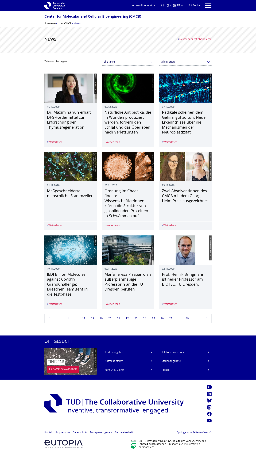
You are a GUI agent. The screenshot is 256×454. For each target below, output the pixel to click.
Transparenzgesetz (101, 432)
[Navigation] (208, 5)
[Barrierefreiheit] (169, 5)
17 (83, 318)
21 (118, 318)
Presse (165, 370)
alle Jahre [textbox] (109, 62)
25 (153, 318)
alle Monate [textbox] (168, 62)
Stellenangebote (171, 361)
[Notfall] (162, 5)
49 (187, 318)
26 (162, 318)
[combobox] (128, 62)
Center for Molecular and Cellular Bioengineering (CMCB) (92, 16)
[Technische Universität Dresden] (54, 6)
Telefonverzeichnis (173, 352)
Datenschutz (79, 432)
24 (144, 318)
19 (101, 318)
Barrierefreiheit (124, 432)
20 (109, 318)
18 (92, 318)
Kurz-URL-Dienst (114, 370)
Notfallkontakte (113, 361)
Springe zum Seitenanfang (192, 432)
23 (136, 318)
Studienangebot (113, 352)
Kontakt (49, 432)
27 (170, 318)
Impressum (63, 432)
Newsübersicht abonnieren (195, 39)
